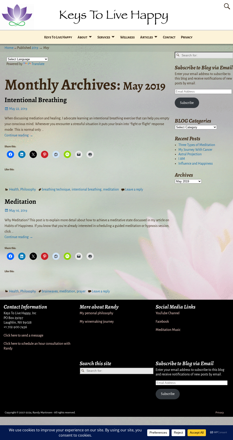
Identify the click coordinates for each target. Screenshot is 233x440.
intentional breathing (86, 189)
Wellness (127, 37)
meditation (111, 189)
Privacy (186, 37)
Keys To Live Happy (58, 37)
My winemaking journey (97, 321)
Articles (146, 37)
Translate (38, 64)
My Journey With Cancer (195, 149)
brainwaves (50, 291)
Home (9, 48)
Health (14, 189)
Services (103, 37)
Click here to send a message (23, 335)
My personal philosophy (96, 313)
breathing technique (56, 189)
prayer (81, 291)
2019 (35, 48)
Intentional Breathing (36, 99)
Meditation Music (168, 330)
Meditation (20, 201)
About (82, 37)
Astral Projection (190, 154)
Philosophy (28, 189)
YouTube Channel (168, 313)
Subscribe (187, 103)
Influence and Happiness (195, 163)
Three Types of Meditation (196, 145)
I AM (181, 159)
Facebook (162, 321)
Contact (169, 37)
